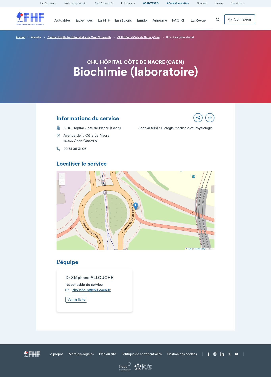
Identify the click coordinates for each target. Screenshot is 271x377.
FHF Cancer (128, 3)
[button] (198, 117)
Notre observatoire (75, 3)
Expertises (84, 20)
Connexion (242, 19)
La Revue (198, 20)
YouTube (236, 354)
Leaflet (189, 249)
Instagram (214, 354)
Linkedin (222, 354)
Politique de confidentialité (142, 354)
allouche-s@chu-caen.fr (91, 290)
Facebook (208, 354)
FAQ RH (179, 20)
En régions (123, 20)
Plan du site (107, 354)
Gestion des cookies (182, 354)
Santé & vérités (104, 3)
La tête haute (48, 3)
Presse (219, 3)
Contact (202, 3)
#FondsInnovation (178, 3)
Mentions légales (81, 354)
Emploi (142, 20)
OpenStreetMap (200, 249)
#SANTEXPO (151, 3)
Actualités (62, 20)
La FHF (104, 20)
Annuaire (160, 20)
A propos (56, 354)
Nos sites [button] (236, 3)
